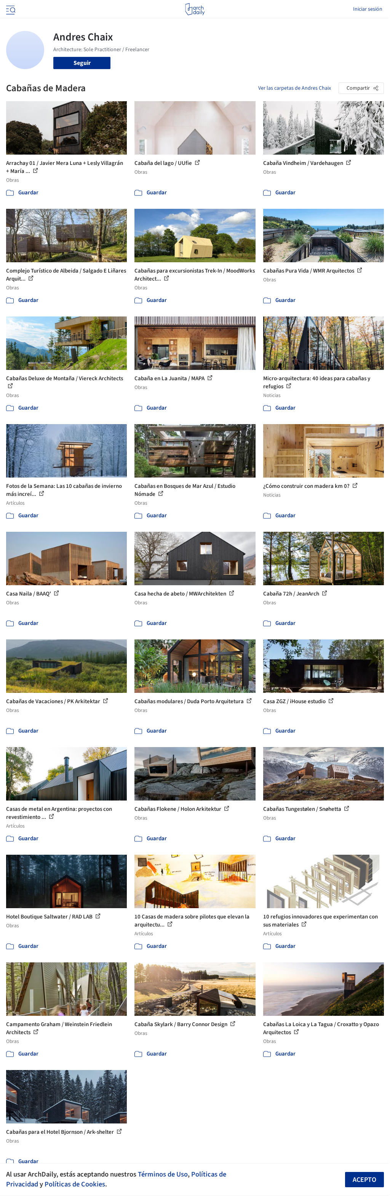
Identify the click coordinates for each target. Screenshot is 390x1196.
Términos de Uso (163, 1174)
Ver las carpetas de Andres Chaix (294, 88)
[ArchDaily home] (195, 9)
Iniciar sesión (367, 9)
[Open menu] (10, 9)
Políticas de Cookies (75, 1184)
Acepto (364, 1180)
